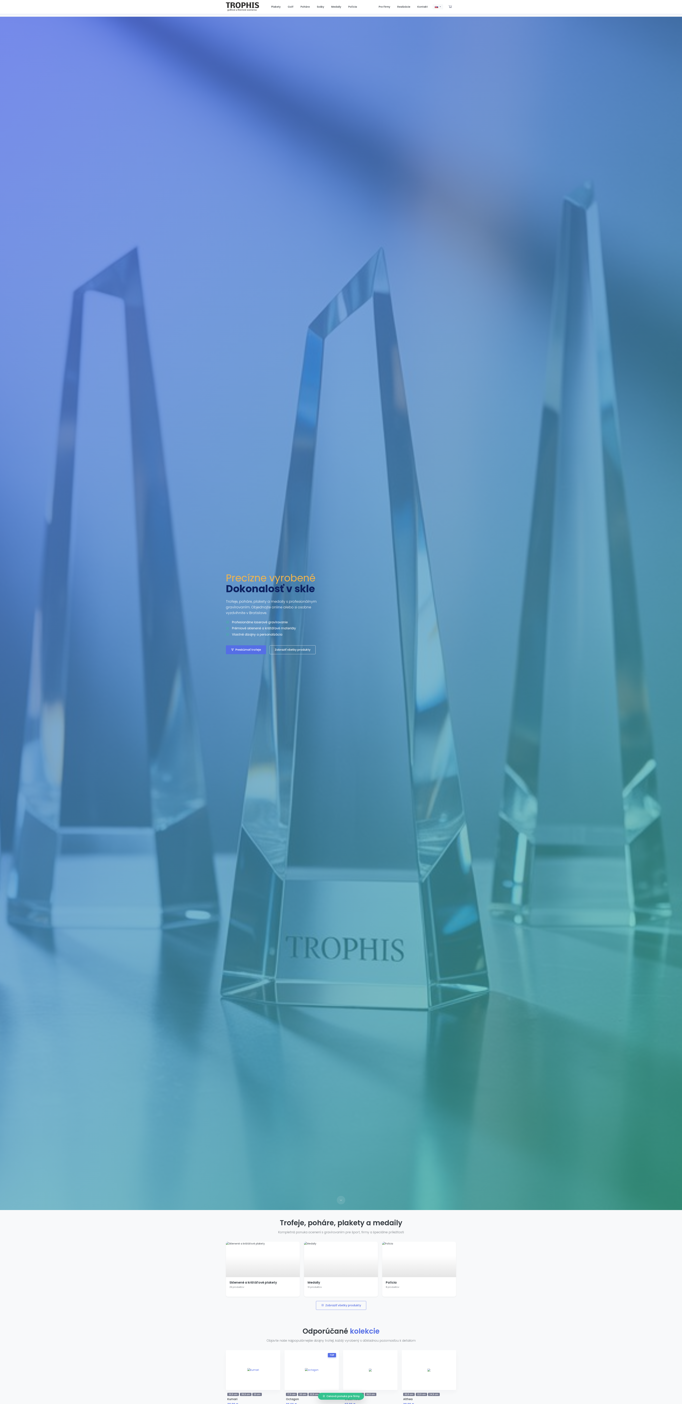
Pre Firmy (384, 7)
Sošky (320, 7)
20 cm (302, 1394)
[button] (438, 7)
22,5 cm (314, 1394)
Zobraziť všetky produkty (292, 650)
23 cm (257, 1394)
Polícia (352, 7)
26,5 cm (370, 1394)
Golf (290, 7)
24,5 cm (433, 1394)
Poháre (305, 7)
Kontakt (422, 7)
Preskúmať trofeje (248, 650)
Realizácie (403, 7)
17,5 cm (291, 1394)
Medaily (336, 7)
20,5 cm (233, 1394)
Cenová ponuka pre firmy (343, 1396)
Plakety (276, 7)
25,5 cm (245, 1394)
